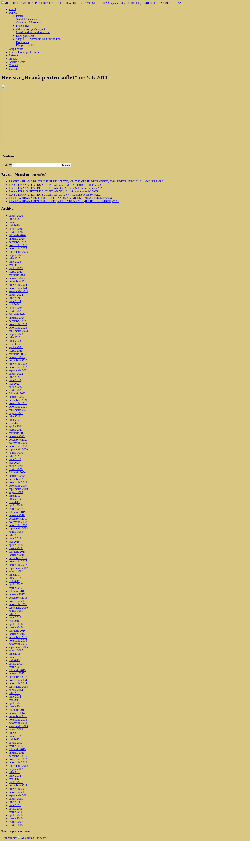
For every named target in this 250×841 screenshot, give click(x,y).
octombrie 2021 (18, 406)
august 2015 (16, 650)
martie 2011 (15, 811)
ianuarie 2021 (17, 436)
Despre (13, 12)
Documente (22, 42)
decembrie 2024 (18, 281)
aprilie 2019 (16, 505)
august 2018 (16, 531)
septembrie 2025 (18, 251)
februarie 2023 (17, 353)
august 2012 (16, 769)
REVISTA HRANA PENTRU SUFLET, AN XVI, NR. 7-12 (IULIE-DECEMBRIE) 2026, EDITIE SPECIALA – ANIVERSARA (86, 181)
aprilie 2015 (16, 663)
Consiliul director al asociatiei (33, 32)
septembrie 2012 (18, 765)
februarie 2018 (17, 551)
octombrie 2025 (18, 248)
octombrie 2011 (18, 792)
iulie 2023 (14, 337)
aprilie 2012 (16, 782)
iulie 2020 (14, 456)
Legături (13, 68)
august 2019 (16, 492)
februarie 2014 (17, 709)
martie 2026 (16, 232)
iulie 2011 (14, 801)
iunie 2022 (15, 380)
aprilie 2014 (16, 703)
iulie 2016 (14, 614)
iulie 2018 (14, 535)
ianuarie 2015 (17, 673)
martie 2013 (16, 745)
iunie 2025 (15, 261)
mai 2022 (14, 383)
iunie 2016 (15, 617)
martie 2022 (16, 390)
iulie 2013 (14, 732)
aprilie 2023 (16, 347)
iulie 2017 (14, 574)
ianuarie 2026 (17, 238)
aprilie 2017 (16, 584)
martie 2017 (16, 587)
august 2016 (16, 610)
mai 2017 (14, 581)
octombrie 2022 (18, 367)
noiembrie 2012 (18, 759)
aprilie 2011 (15, 808)
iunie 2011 (15, 805)
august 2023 (16, 334)
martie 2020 (16, 469)
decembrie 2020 (18, 439)
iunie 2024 (15, 301)
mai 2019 (14, 502)
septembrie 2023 (18, 330)
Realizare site (9, 837)
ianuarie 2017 (17, 594)
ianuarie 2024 (17, 317)
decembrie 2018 (18, 518)
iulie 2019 (14, 495)
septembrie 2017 (18, 568)
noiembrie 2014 (18, 680)
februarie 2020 (17, 472)
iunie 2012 (15, 775)
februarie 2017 (17, 591)
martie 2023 (16, 350)
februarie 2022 (17, 393)
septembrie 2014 (18, 686)
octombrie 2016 (18, 604)
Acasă (12, 9)
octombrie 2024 (18, 288)
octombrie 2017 (18, 564)
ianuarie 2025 (17, 278)
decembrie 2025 (18, 241)
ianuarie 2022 (17, 396)
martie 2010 (16, 818)
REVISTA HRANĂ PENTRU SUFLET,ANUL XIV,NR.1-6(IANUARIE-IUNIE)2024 (60, 197)
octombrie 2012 (18, 762)
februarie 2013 (17, 749)
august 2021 (16, 413)
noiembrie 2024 (18, 284)
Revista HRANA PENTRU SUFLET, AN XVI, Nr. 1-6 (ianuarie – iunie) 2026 (55, 184)
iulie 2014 (14, 693)
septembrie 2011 (18, 795)
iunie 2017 (15, 577)
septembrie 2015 (18, 647)
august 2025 (16, 255)
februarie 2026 (17, 235)
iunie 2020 (15, 459)
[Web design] (32, 837)
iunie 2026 (15, 222)
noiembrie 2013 (18, 719)
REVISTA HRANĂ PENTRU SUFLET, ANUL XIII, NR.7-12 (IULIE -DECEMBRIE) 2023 (64, 201)
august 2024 (16, 294)
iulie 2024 (14, 297)
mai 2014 (14, 699)
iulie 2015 (14, 653)
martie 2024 (16, 311)
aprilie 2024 (16, 307)
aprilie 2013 (16, 742)
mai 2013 (14, 739)
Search (8, 164)
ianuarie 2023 (17, 357)
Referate (13, 55)
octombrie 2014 (18, 683)
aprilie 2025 (16, 268)
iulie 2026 (14, 218)
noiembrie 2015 (18, 640)
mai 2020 (14, 462)
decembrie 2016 (18, 597)
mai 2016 (14, 620)
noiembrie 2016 (18, 601)
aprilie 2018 (16, 545)
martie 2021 (16, 429)
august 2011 (16, 798)
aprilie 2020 (16, 465)
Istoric (19, 15)
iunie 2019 (15, 498)
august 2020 (16, 452)
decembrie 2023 (18, 320)
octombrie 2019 (18, 485)
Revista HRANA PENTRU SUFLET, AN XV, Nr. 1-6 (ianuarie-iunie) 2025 (53, 191)
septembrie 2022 (18, 370)
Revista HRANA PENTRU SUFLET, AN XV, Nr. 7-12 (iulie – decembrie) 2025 (56, 188)
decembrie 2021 (18, 400)
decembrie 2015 (18, 637)
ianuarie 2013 (17, 752)
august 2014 (16, 689)
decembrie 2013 (18, 716)
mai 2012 (14, 778)
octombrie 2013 (18, 722)
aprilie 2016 (16, 624)
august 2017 (16, 571)
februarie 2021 (17, 433)
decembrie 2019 (18, 479)
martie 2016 (16, 627)
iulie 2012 (14, 772)
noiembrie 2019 (18, 482)
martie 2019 (16, 508)
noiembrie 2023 (18, 324)
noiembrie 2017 (18, 561)
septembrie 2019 (18, 489)
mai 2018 (14, 541)
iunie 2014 (15, 696)
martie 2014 (16, 706)
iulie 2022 (14, 376)
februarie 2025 (17, 274)
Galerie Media (17, 62)
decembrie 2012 (18, 755)
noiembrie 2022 (18, 363)
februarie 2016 (17, 630)
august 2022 (16, 373)
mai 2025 (14, 264)
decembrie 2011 (18, 785)
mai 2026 (14, 225)
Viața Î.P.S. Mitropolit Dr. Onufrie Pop (38, 38)
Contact (13, 65)
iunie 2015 (15, 657)
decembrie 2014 (18, 676)
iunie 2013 (15, 736)
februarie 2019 (17, 512)
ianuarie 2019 (17, 515)
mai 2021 (14, 423)
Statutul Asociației (26, 19)
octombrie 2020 (18, 446)
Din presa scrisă (25, 45)
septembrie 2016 (18, 607)
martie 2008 (16, 825)
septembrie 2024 (18, 291)
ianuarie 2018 (17, 554)
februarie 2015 (17, 670)
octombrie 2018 (18, 525)
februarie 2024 (17, 314)
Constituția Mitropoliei (29, 22)
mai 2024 (14, 304)
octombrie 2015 (18, 643)
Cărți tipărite (16, 48)
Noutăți (13, 58)
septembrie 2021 (18, 409)
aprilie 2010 (16, 815)
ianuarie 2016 (17, 633)
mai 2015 (14, 660)
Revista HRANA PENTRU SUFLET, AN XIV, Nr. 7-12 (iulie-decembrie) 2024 (55, 194)
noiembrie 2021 (18, 403)
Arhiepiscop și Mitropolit (30, 29)
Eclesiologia (23, 25)
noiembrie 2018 (18, 521)
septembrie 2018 (18, 528)
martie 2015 (16, 666)
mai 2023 (14, 344)
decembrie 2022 (18, 360)
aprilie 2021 (16, 426)
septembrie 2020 (18, 449)
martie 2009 (16, 821)
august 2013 (16, 729)
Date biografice (25, 35)
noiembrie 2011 (18, 788)
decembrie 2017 (18, 558)
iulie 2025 (14, 258)
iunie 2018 (15, 538)
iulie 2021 (14, 416)
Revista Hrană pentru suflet (24, 52)
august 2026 (16, 215)
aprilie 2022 (16, 386)
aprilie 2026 (16, 228)
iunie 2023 (15, 340)
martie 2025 (16, 271)
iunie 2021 (15, 419)
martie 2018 (16, 548)
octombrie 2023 (18, 327)
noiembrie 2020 (18, 442)
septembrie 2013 (18, 726)
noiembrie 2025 (18, 245)
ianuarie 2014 (17, 713)
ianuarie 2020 (17, 475)
